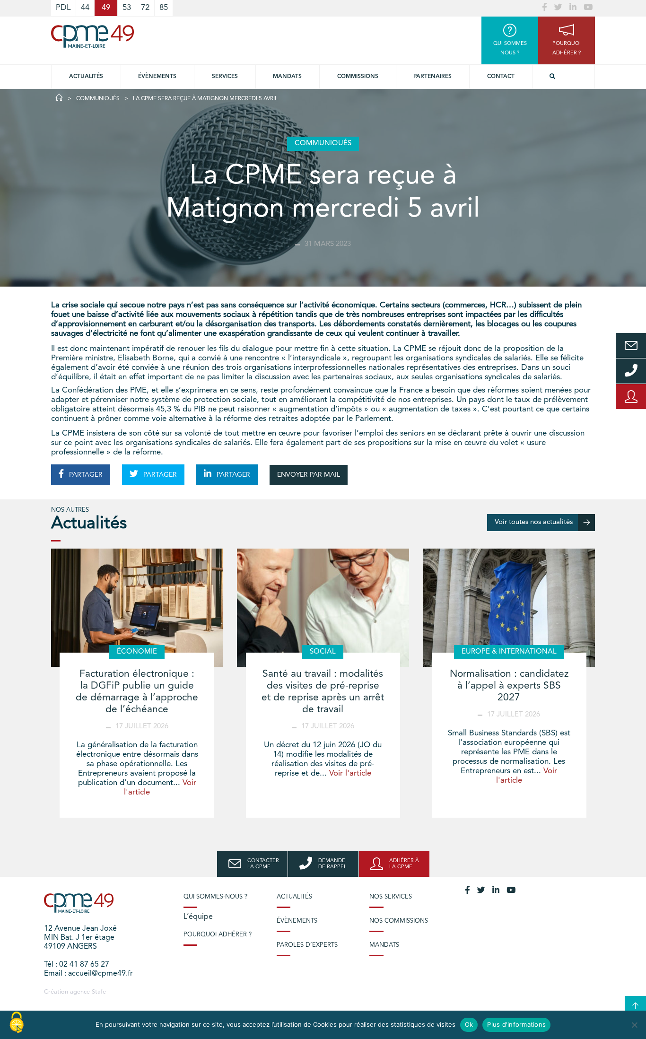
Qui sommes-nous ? (215, 897)
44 (85, 8)
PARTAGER (85, 474)
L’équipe (198, 917)
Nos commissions (398, 921)
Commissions (357, 76)
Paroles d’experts (307, 945)
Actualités (86, 76)
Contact (501, 76)
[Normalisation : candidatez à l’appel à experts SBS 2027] (509, 608)
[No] (634, 1025)
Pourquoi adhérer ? (217, 935)
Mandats (287, 76)
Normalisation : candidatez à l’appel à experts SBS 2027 (509, 686)
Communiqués (98, 99)
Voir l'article (350, 773)
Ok (469, 1024)
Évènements (157, 76)
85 (163, 8)
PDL (63, 8)
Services (225, 76)
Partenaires (432, 76)
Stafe (99, 992)
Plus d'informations (516, 1024)
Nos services (390, 897)
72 (145, 8)
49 (106, 8)
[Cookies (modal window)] (16, 1023)
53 (126, 8)
